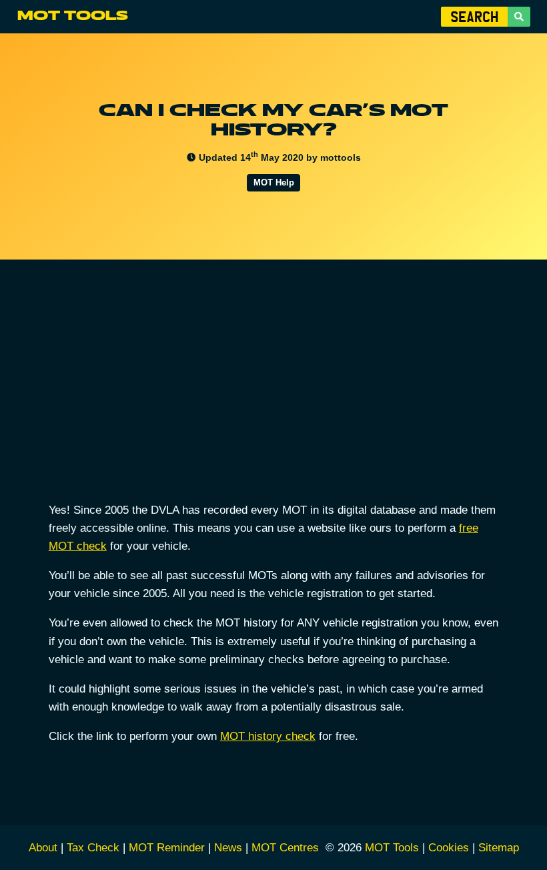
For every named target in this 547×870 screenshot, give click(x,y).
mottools (340, 158)
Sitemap (498, 847)
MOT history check (268, 736)
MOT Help (273, 182)
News (228, 847)
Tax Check (93, 847)
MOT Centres (285, 847)
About (43, 847)
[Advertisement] (274, 391)
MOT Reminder (167, 847)
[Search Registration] (519, 17)
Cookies (448, 847)
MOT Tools (72, 16)
